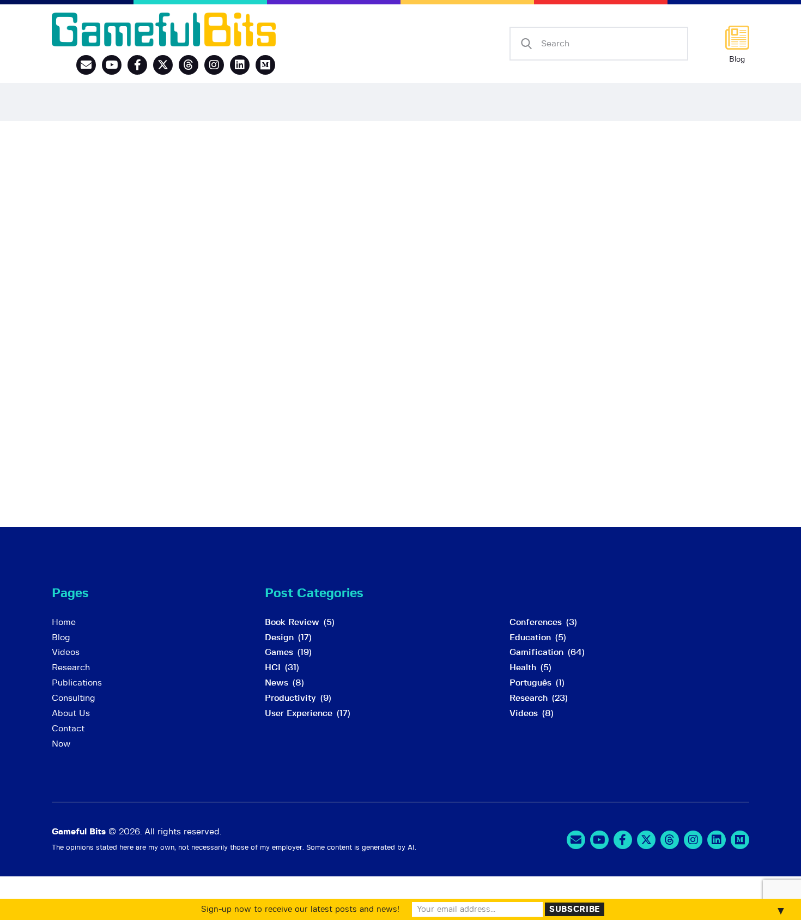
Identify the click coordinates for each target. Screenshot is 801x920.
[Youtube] (112, 65)
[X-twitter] (163, 65)
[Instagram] (214, 65)
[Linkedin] (240, 65)
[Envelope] (86, 65)
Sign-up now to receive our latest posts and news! (300, 909)
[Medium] (265, 65)
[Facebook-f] (137, 65)
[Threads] (188, 65)
